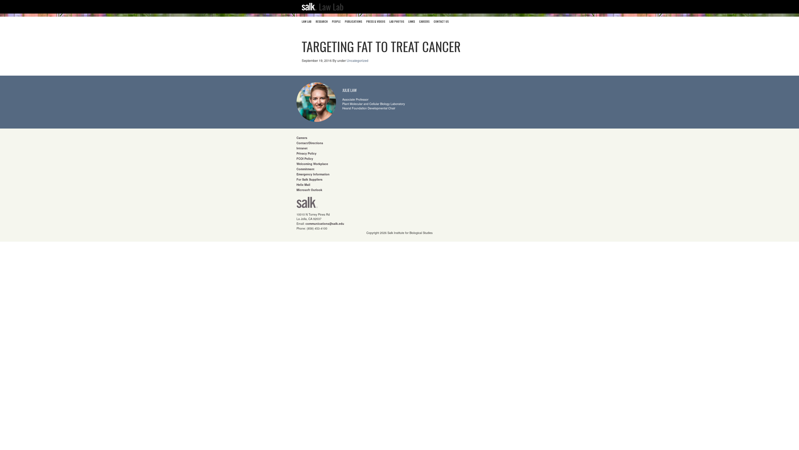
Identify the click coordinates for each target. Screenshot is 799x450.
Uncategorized (357, 60)
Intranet (302, 148)
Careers (302, 138)
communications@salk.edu (324, 223)
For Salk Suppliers (310, 179)
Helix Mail (303, 184)
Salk (307, 204)
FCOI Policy (305, 158)
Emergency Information (313, 174)
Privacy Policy (306, 153)
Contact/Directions (310, 143)
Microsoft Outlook (309, 190)
